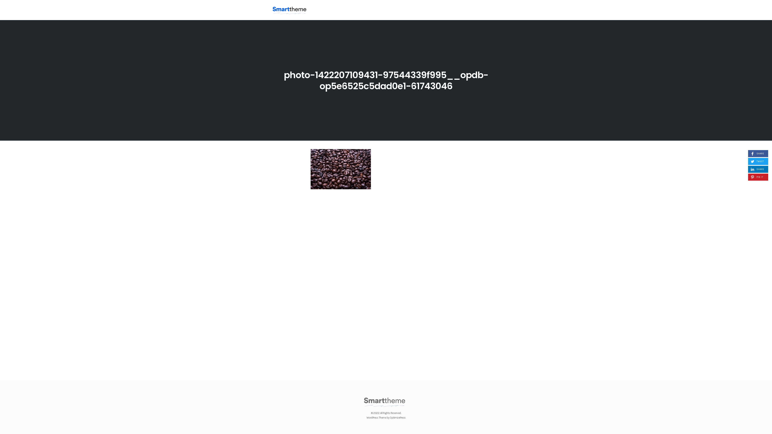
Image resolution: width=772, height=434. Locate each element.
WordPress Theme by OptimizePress (386, 417)
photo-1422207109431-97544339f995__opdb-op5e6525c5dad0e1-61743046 (386, 80)
